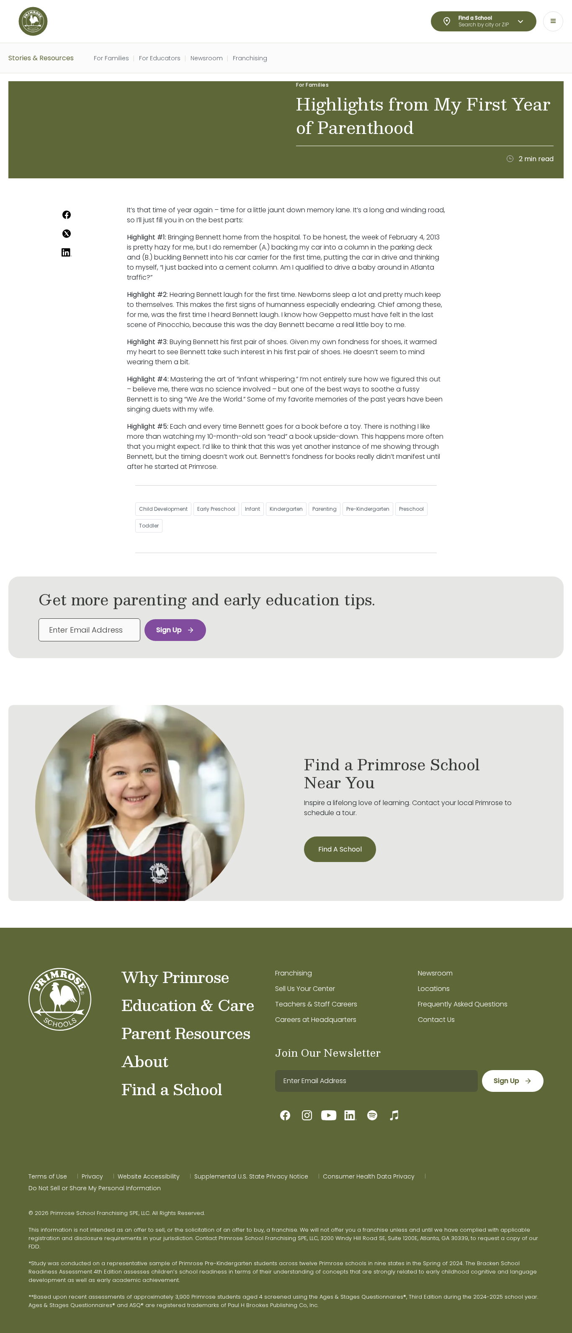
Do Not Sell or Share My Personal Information (94, 1188)
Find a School (171, 1088)
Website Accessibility (149, 1176)
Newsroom (207, 58)
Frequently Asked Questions (463, 1004)
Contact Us (436, 1019)
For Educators (159, 58)
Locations (434, 988)
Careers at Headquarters (315, 1019)
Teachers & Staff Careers (316, 1004)
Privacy (92, 1176)
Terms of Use (47, 1176)
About (144, 1060)
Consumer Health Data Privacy (369, 1176)
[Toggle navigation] (553, 21)
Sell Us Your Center (305, 988)
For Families (111, 58)
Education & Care (187, 1004)
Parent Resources (185, 1032)
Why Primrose (175, 976)
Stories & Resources (41, 58)
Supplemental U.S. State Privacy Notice (251, 1176)
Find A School (340, 849)
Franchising (250, 58)
